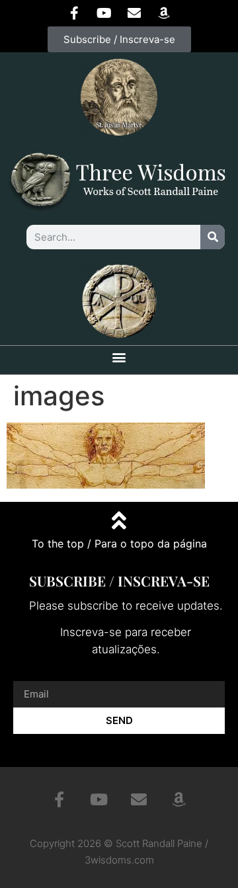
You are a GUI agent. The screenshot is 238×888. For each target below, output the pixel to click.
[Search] (212, 237)
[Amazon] (164, 13)
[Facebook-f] (74, 13)
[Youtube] (104, 13)
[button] (119, 357)
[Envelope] (134, 13)
